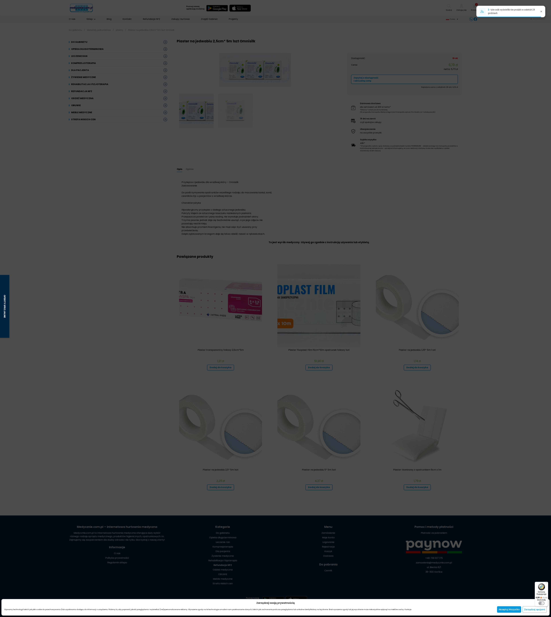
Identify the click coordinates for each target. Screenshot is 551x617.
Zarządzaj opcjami (534, 609)
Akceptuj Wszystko (509, 609)
